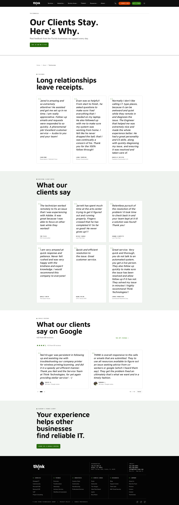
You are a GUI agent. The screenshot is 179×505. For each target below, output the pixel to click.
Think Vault (113, 486)
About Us (131, 481)
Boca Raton (94, 495)
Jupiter (93, 492)
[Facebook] (137, 502)
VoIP (34, 492)
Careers (131, 489)
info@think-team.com (136, 469)
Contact (131, 492)
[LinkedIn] (141, 502)
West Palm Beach (96, 489)
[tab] (38, 391)
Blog (111, 481)
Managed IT (36, 481)
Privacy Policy (65, 501)
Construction (75, 484)
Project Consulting (38, 495)
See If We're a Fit (39, 44)
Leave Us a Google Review (48, 446)
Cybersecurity (36, 484)
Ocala (92, 481)
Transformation (57, 484)
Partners (131, 486)
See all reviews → (122, 338)
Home (38, 65)
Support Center (114, 484)
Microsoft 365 (36, 486)
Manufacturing (76, 486)
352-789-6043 (133, 466)
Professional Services (78, 489)
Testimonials (132, 495)
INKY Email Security (115, 489)
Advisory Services (58, 489)
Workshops (56, 486)
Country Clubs (76, 481)
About (44, 65)
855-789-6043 (133, 467)
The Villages (94, 486)
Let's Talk (136, 3)
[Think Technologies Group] (36, 3)
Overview (56, 481)
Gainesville (94, 484)
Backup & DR (36, 489)
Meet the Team (133, 484)
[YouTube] (144, 502)
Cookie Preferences (81, 501)
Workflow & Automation (60, 492)
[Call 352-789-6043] (115, 3)
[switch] (144, 3)
